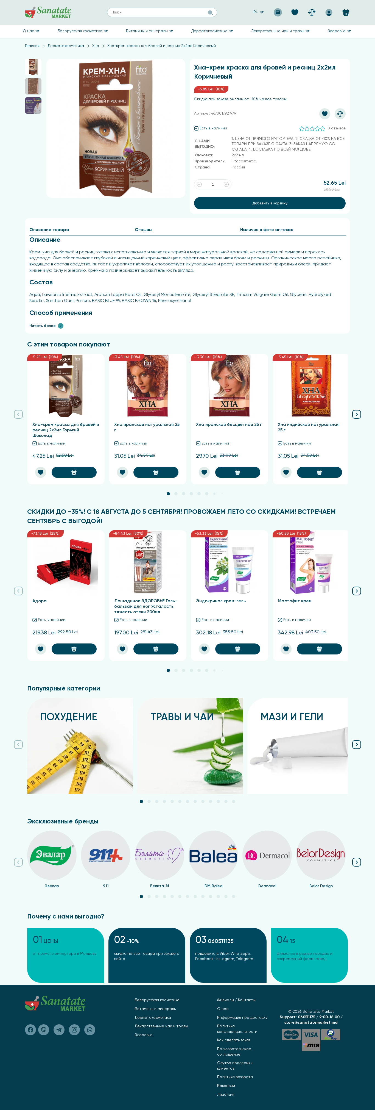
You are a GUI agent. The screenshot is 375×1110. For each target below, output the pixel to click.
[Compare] (312, 11)
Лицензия (225, 1095)
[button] (168, 493)
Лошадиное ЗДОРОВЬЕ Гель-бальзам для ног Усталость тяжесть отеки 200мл (145, 606)
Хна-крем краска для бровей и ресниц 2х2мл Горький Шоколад (65, 430)
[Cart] (346, 12)
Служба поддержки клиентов (235, 1065)
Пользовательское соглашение (234, 1051)
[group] (80, 746)
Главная (32, 46)
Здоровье (337, 31)
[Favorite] (295, 11)
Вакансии (226, 1086)
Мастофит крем (295, 601)
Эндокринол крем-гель (221, 601)
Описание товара (49, 230)
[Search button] (210, 12)
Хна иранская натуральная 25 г (147, 427)
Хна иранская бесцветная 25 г (229, 425)
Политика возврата (235, 1077)
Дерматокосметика (209, 31)
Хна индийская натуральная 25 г (309, 427)
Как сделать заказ (233, 1040)
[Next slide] (357, 413)
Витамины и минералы (147, 31)
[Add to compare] (340, 113)
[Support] (278, 11)
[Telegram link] (59, 1029)
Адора (39, 601)
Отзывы (143, 230)
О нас (28, 31)
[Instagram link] (74, 1029)
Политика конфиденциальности (237, 1029)
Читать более (42, 326)
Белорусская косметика (80, 31)
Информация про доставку (242, 1018)
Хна (95, 46)
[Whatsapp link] (89, 1029)
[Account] (329, 11)
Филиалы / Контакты (236, 1000)
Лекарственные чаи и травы (277, 31)
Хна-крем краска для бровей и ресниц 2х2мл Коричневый (161, 46)
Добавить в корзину (270, 203)
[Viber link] (30, 1029)
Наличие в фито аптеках (266, 230)
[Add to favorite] (324, 113)
